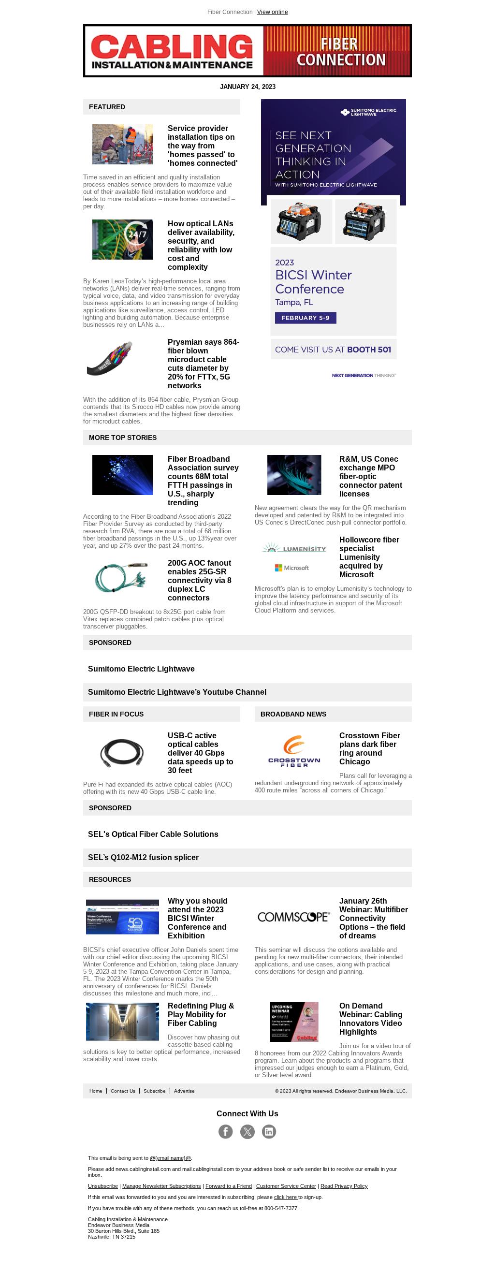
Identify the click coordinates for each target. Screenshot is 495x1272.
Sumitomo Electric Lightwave (141, 669)
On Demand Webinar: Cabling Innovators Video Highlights (371, 1019)
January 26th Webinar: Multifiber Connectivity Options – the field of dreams (373, 918)
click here (286, 1197)
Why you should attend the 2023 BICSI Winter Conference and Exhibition (198, 918)
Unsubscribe (103, 1186)
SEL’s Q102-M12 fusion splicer (143, 857)
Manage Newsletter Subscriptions (161, 1186)
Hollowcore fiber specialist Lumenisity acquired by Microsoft (369, 557)
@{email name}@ (170, 1158)
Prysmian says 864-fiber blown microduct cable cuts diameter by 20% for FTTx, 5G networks (203, 364)
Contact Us (123, 1091)
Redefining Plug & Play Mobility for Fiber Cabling (201, 1014)
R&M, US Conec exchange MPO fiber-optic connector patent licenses (370, 476)
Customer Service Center (286, 1186)
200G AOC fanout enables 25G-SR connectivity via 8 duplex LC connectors (200, 580)
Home (96, 1091)
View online (272, 12)
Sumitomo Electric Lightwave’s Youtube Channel (177, 692)
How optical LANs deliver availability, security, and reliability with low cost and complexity (201, 245)
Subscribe (154, 1091)
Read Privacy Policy (344, 1186)
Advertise (184, 1091)
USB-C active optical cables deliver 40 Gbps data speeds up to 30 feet (200, 753)
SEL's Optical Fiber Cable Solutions (153, 834)
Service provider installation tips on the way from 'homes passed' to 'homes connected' (203, 145)
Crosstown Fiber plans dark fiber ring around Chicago (369, 748)
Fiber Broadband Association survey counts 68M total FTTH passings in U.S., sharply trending (203, 481)
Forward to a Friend (228, 1186)
